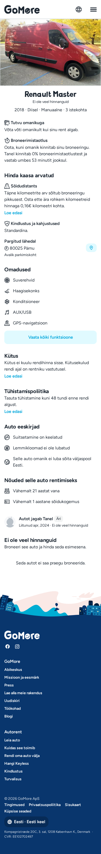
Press (9, 685)
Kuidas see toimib (19, 748)
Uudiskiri (12, 700)
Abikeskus (13, 669)
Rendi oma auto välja (22, 755)
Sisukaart (73, 805)
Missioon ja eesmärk (21, 677)
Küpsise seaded (17, 811)
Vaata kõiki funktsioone (50, 337)
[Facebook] (7, 646)
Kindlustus (13, 771)
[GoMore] (22, 9)
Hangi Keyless (16, 763)
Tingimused (14, 805)
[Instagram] (17, 646)
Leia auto (12, 740)
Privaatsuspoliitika (45, 805)
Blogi (8, 716)
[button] (50, 248)
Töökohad (12, 708)
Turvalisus (13, 779)
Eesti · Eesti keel (29, 821)
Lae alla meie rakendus (23, 693)
